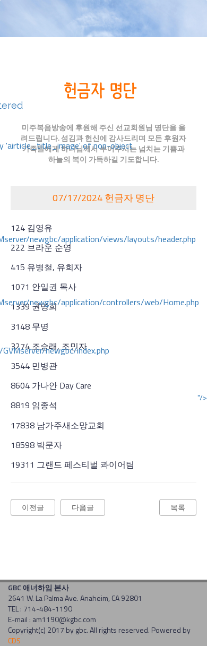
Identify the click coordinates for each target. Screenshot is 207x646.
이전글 (33, 507)
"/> (202, 397)
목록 (177, 507)
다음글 (83, 507)
